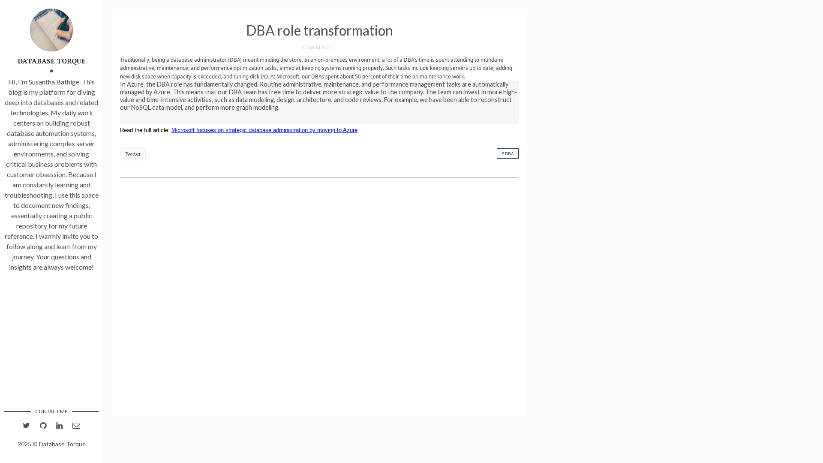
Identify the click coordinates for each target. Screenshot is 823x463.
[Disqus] (319, 298)
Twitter (133, 153)
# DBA (508, 153)
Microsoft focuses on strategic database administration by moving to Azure (264, 130)
